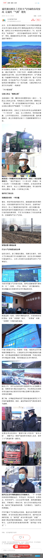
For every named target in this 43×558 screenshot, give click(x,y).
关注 (38, 20)
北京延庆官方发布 (12, 19)
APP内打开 (23, 547)
